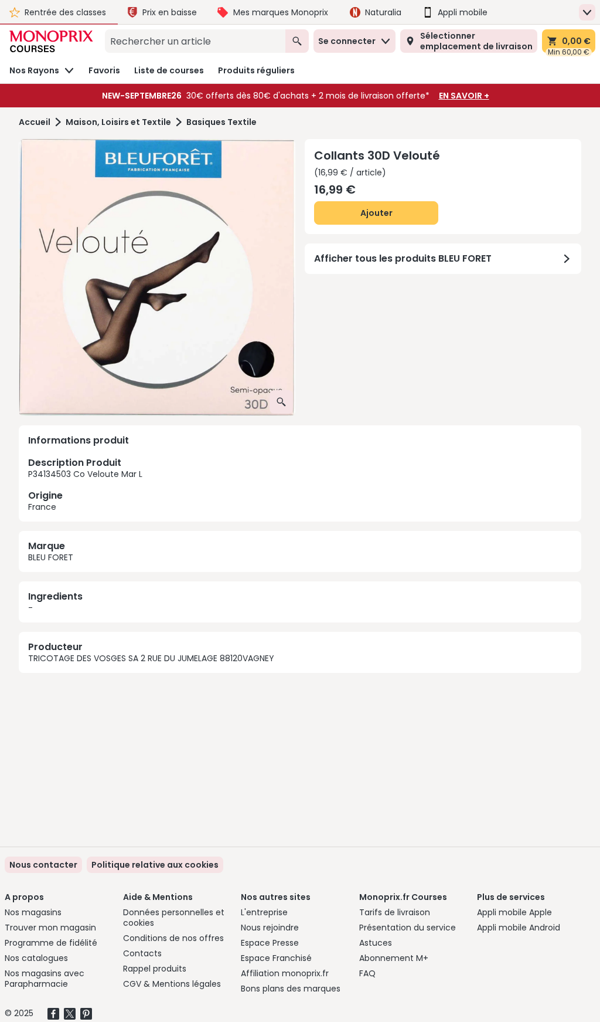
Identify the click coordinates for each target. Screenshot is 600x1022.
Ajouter (376, 213)
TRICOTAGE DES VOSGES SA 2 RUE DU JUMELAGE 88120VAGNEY (151, 658)
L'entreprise (264, 912)
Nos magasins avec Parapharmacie (44, 978)
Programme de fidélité (51, 943)
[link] (155, 865)
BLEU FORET (50, 557)
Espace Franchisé (276, 958)
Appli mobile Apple (514, 912)
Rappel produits (154, 968)
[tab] (157, 277)
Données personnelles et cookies (173, 917)
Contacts (142, 953)
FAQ (367, 973)
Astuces (375, 943)
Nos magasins (33, 912)
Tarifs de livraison (394, 912)
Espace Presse (270, 943)
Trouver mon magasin (50, 927)
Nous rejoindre (270, 927)
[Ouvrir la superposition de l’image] (281, 402)
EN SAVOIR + (464, 95)
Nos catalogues (36, 958)
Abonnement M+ (393, 958)
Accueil (34, 122)
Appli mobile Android (518, 927)
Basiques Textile (221, 122)
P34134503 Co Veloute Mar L (85, 484)
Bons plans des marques (290, 988)
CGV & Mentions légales (172, 984)
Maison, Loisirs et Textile (118, 122)
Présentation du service (407, 927)
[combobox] (195, 41)
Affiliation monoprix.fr (285, 973)
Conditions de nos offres (173, 938)
